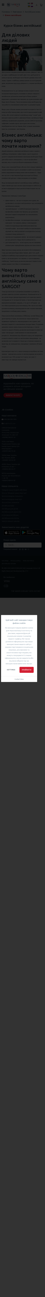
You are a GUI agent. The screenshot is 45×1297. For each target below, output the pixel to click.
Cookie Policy (19, 679)
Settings (11, 670)
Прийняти (26, 670)
